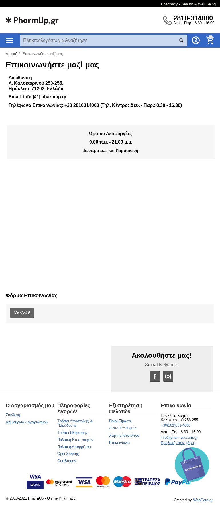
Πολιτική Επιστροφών (75, 440)
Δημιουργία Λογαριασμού (27, 422)
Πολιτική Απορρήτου (74, 447)
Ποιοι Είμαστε (120, 421)
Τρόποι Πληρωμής (72, 432)
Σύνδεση (13, 415)
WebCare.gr (203, 500)
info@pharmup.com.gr (179, 437)
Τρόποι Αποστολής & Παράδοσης (74, 423)
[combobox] (103, 40)
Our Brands (66, 461)
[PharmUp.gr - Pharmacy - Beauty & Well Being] (32, 20)
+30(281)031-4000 (175, 425)
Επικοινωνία (119, 442)
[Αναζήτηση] (181, 40)
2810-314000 (193, 18)
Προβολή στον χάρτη (178, 443)
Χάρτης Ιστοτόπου (124, 435)
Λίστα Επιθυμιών (123, 428)
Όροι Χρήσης (68, 454)
